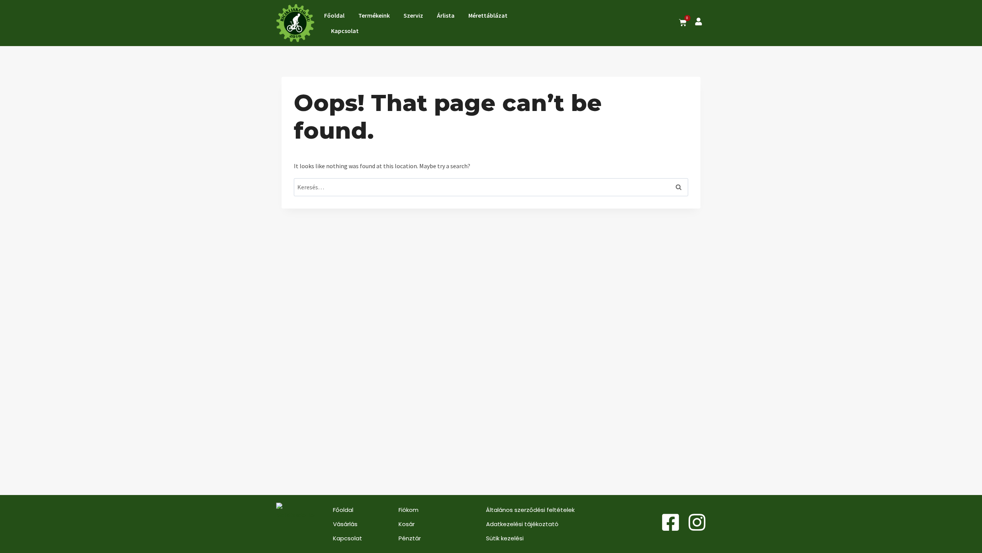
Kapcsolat (345, 31)
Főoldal (334, 15)
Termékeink (374, 15)
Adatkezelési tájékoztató (522, 524)
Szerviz (413, 15)
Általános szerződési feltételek (530, 510)
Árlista (446, 15)
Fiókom (409, 510)
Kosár (407, 524)
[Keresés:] (491, 187)
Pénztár (410, 538)
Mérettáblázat (487, 15)
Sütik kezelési (505, 538)
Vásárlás (345, 524)
